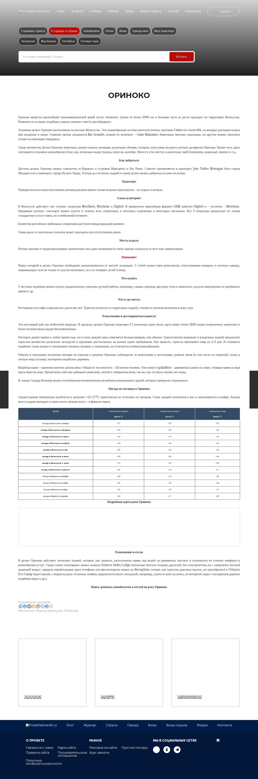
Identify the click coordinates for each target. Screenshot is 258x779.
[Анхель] (254, 390)
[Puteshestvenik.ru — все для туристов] (35, 11)
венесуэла (27, 610)
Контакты (193, 11)
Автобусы (68, 41)
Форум (173, 11)
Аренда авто (140, 31)
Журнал (77, 11)
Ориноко (72, 610)
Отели (109, 31)
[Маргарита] (4, 390)
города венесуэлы (50, 610)
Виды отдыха (150, 11)
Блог (61, 11)
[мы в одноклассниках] (166, 749)
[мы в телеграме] (177, 749)
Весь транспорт (164, 31)
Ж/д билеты (48, 41)
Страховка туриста (33, 31)
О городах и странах (64, 31)
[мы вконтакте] (156, 749)
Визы (130, 11)
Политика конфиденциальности (44, 762)
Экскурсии (28, 41)
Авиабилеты (91, 31)
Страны (95, 11)
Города (113, 11)
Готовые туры (90, 41)
